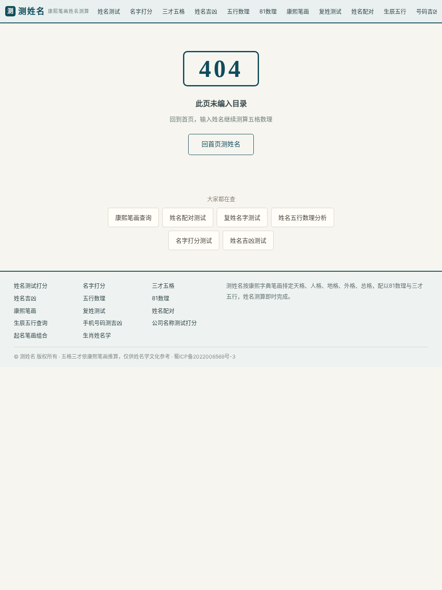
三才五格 (173, 11)
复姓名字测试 (242, 217)
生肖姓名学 (97, 335)
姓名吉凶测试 (248, 240)
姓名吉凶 (206, 11)
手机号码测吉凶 (102, 322)
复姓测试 (330, 11)
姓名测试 (109, 11)
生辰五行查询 (30, 322)
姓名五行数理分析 (302, 217)
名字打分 (141, 11)
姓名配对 (362, 11)
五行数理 (238, 11)
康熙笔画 (298, 11)
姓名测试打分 (30, 285)
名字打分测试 (194, 240)
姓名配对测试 (188, 217)
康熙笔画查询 (133, 217)
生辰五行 (395, 11)
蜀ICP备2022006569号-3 (205, 356)
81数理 (268, 11)
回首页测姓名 (221, 144)
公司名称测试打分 (174, 322)
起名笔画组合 (30, 335)
